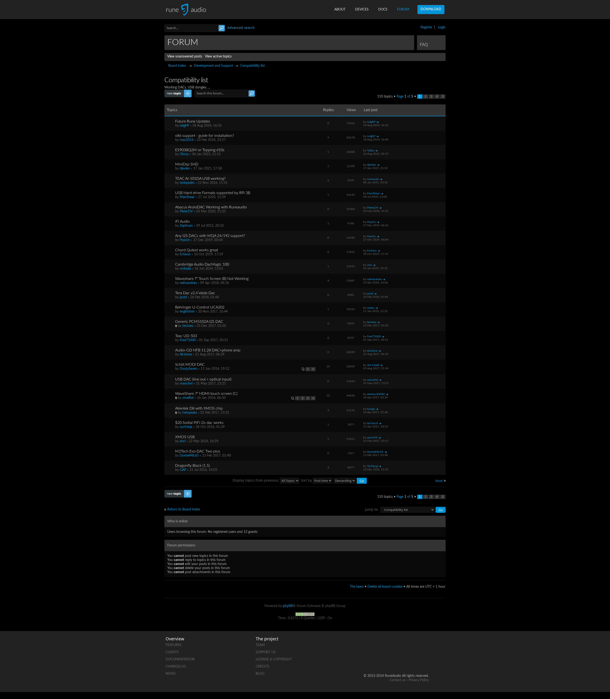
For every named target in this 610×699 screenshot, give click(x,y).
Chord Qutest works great (196, 250)
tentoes (187, 326)
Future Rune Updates (192, 121)
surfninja (186, 427)
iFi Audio (182, 221)
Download (431, 9)
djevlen (185, 168)
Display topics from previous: (256, 480)
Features (174, 645)
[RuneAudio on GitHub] (370, 644)
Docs (382, 9)
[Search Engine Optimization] (305, 614)
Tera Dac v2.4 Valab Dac (195, 293)
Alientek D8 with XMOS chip (199, 408)
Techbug (372, 466)
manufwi (186, 383)
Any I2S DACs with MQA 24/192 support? (210, 236)
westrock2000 (376, 394)
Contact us (398, 680)
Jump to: (371, 509)
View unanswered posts (184, 56)
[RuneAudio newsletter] (425, 660)
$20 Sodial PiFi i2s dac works (199, 423)
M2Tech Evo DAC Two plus (197, 451)
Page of (404, 96)
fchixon (185, 254)
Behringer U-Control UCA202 (199, 307)
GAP (183, 470)
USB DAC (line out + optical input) (203, 379)
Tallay (370, 150)
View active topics (218, 56)
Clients (172, 652)
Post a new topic (176, 91)
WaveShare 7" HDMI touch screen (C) (206, 394)
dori (182, 441)
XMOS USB (185, 437)
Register (426, 27)
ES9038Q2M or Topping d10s (199, 150)
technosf (372, 423)
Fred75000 (188, 340)
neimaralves (188, 283)
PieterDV (186, 211)
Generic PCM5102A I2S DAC (199, 322)
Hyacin (371, 222)
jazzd (183, 297)
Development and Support (213, 65)
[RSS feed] (407, 660)
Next (439, 480)
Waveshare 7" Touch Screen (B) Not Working (212, 279)
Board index (177, 65)
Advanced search (241, 27)
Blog (260, 673)
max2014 (186, 140)
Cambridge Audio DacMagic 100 (202, 264)
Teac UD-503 (186, 336)
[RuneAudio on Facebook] (388, 644)
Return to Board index (183, 509)
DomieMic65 (189, 455)
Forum (403, 9)
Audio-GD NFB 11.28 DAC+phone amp (207, 350)
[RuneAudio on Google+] (425, 644)
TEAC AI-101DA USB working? (200, 178)
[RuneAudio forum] (388, 660)
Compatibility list (252, 65)
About (340, 9)
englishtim (187, 311)
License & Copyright (274, 659)
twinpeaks (187, 183)
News (171, 673)
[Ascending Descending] (350, 480)
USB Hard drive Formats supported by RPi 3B (212, 193)
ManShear (187, 197)
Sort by (307, 480)
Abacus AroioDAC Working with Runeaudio (211, 207)
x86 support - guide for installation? (204, 136)
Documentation (180, 659)
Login (442, 27)
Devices (362, 9)
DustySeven (188, 368)
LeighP (184, 125)
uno (369, 264)
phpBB (288, 606)
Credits (262, 666)
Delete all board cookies (384, 586)
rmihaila (185, 268)
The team (357, 586)
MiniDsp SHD (186, 164)
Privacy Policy (419, 680)
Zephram (186, 225)
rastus (370, 307)
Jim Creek (373, 365)
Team (260, 645)
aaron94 (372, 437)
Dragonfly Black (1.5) (192, 466)
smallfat (188, 398)
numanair (373, 179)
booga (371, 408)
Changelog (176, 666)
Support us (266, 652)
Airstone (186, 354)
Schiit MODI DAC (190, 364)
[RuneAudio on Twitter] (407, 644)
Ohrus (184, 154)
